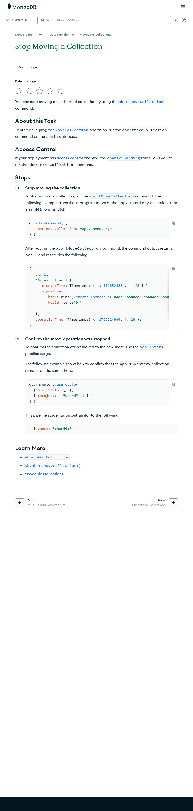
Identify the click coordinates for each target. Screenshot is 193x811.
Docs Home (23, 34)
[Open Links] (183, 6)
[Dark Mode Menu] (184, 20)
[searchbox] (104, 20)
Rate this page (25, 81)
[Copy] (173, 223)
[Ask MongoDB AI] (176, 20)
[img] (19, 90)
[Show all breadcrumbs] (40, 34)
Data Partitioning (61, 34)
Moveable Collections (95, 34)
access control (70, 158)
